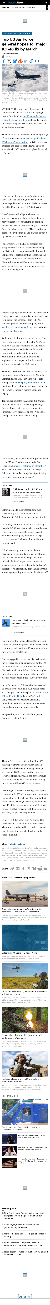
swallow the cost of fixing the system (19, 327)
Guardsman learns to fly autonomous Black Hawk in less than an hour (25, 993)
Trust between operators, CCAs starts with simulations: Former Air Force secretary (21, 910)
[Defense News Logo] (16, 2)
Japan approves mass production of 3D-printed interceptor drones (26, 1253)
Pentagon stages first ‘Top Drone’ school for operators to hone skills (22, 1080)
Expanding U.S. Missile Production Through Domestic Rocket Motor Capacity (33, 1148)
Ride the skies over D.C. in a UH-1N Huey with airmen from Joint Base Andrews (23, 1128)
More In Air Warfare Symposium (18, 877)
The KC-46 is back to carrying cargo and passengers (28, 621)
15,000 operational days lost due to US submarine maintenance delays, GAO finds (23, 1244)
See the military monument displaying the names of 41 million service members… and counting (32, 1161)
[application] (25, 1112)
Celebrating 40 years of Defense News (19, 952)
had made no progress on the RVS (25, 382)
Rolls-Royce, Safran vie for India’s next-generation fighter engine (22, 1226)
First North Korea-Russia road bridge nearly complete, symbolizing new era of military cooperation (24, 1215)
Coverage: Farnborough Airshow (23, 7)
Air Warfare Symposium (17, 33)
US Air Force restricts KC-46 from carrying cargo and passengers (27, 490)
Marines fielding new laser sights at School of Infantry (25, 1235)
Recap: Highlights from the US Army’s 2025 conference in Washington (22, 1036)
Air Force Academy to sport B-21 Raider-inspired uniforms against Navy (32, 1136)
